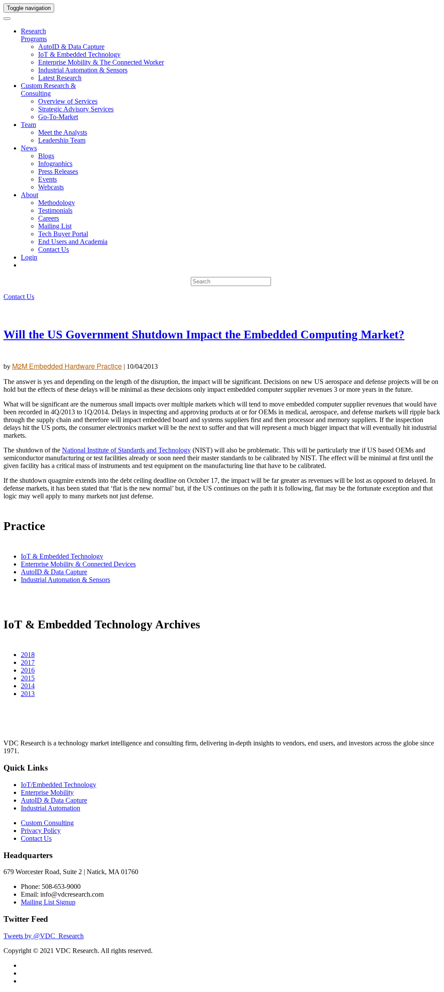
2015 (28, 678)
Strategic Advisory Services (76, 109)
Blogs (46, 155)
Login (29, 257)
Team (28, 124)
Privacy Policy (41, 830)
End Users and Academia (73, 241)
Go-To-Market (58, 116)
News (29, 148)
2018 (28, 654)
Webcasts (51, 187)
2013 (28, 693)
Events (47, 179)
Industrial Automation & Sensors (82, 70)
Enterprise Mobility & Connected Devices (78, 564)
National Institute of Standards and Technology (126, 450)
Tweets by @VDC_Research (43, 936)
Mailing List (55, 226)
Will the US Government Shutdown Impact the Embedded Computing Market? (204, 334)
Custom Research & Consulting (48, 89)
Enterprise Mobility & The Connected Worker (101, 62)
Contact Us (53, 249)
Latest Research (60, 77)
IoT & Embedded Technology (79, 54)
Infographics (55, 163)
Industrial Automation (50, 808)
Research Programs (34, 34)
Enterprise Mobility (47, 792)
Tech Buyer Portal (63, 233)
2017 (28, 662)
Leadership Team (61, 140)
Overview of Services (68, 101)
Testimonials (55, 210)
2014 (28, 686)
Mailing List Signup (48, 902)
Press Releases (58, 171)
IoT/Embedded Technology (58, 784)
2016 (28, 670)
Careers (48, 218)
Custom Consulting (47, 822)
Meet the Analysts (62, 132)
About (29, 194)
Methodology (56, 202)
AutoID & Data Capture (71, 46)
